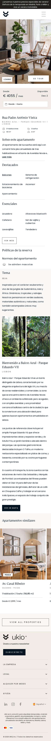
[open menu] (43, 14)
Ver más (9, 240)
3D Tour (38, 79)
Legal (6, 674)
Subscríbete (14, 652)
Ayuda (6, 693)
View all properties (25, 622)
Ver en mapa (11, 508)
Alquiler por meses (14, 683)
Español (40, 704)
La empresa (9, 664)
